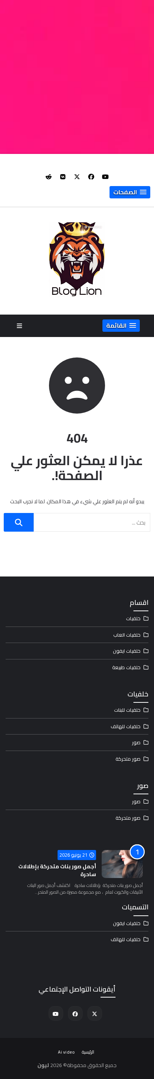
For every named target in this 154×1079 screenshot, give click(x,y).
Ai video (66, 1052)
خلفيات (133, 618)
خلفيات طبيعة (126, 667)
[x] (77, 176)
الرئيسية (88, 1052)
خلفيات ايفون (127, 650)
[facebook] (91, 176)
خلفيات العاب (127, 634)
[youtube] (105, 176)
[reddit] (48, 176)
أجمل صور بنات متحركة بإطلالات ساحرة (57, 870)
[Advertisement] (77, 77)
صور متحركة (128, 758)
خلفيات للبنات (127, 709)
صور (136, 742)
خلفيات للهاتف (126, 726)
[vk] (62, 176)
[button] (130, 192)
